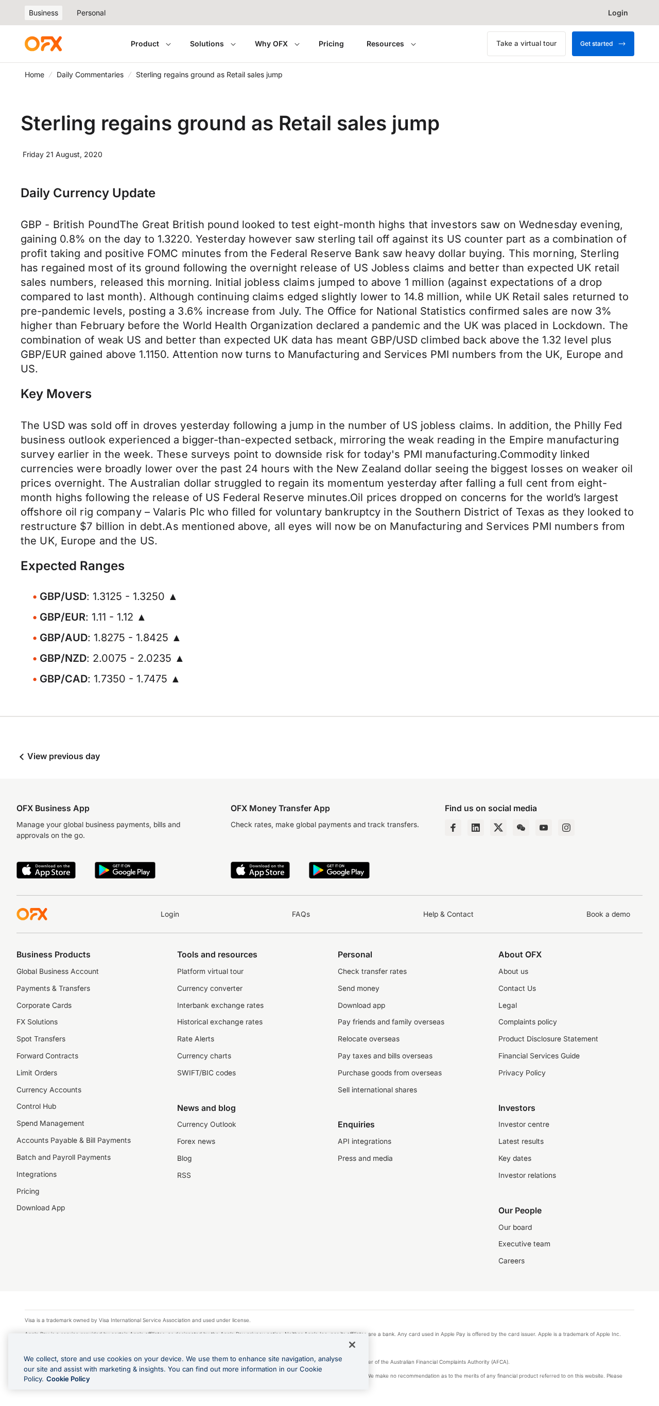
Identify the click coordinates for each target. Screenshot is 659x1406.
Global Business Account (57, 971)
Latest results (521, 1141)
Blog (184, 1158)
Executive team (524, 1244)
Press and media (365, 1158)
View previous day (62, 756)
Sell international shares (377, 1090)
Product (145, 43)
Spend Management (50, 1123)
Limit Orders (36, 1073)
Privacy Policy (522, 1073)
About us (513, 971)
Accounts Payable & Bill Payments (73, 1140)
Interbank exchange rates (220, 1005)
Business (43, 12)
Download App (40, 1208)
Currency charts (204, 1056)
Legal (507, 1005)
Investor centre (523, 1124)
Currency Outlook (206, 1124)
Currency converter (209, 988)
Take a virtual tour (526, 43)
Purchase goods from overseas (390, 1073)
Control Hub (36, 1106)
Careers (511, 1261)
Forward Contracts (47, 1056)
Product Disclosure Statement (548, 1039)
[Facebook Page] (453, 827)
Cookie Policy (68, 1379)
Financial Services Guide (539, 1056)
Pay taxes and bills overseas (385, 1056)
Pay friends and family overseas (391, 1022)
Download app (361, 1005)
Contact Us (517, 988)
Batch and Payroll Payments (63, 1157)
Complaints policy (527, 1022)
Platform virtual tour (210, 971)
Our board (515, 1227)
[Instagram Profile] (566, 827)
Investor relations (527, 1175)
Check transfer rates (372, 971)
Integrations (36, 1174)
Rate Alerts (195, 1039)
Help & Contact (448, 914)
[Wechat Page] (521, 827)
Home (34, 74)
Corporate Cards (44, 1005)
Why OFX (271, 43)
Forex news (196, 1141)
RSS (184, 1175)
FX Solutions (37, 1022)
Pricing (331, 43)
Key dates (514, 1158)
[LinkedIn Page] (475, 827)
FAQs (301, 914)
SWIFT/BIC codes (206, 1073)
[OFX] (43, 44)
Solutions (207, 43)
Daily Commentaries (90, 74)
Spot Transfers (40, 1039)
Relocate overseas (369, 1039)
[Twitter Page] (498, 827)
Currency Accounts (48, 1090)
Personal (91, 12)
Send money (358, 988)
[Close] (352, 1344)
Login (170, 914)
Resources (385, 43)
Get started (596, 43)
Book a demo (608, 914)
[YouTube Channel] (543, 827)
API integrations (364, 1141)
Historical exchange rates (220, 1022)
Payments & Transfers (53, 988)
